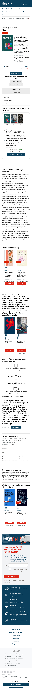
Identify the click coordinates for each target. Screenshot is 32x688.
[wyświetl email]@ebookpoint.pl (20, 677)
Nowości (17, 11)
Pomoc (21, 396)
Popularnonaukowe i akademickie (10, 455)
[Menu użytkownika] (26, 3)
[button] (27, 259)
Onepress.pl (20, 654)
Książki (21, 8)
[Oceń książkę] (22, 55)
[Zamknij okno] (28, 682)
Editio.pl (19, 656)
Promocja (5, 32)
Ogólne (27, 460)
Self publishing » (14, 619)
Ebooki (10, 8)
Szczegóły (8, 100)
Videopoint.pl (10, 661)
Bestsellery (23, 11)
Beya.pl (19, 661)
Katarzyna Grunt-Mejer (16, 135)
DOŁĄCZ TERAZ (11, 576)
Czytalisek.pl (9, 663)
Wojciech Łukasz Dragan (11, 131)
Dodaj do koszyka (16, 73)
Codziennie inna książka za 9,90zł (10, 23)
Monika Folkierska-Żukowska (20, 42)
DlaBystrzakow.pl (11, 658)
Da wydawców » (14, 599)
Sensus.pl (9, 656)
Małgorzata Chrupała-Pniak (21, 40)
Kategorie (4, 8)
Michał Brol (25, 38)
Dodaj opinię (15, 427)
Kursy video (5, 11)
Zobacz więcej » (8, 582)
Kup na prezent (17, 81)
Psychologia (22, 456)
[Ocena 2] (16, 55)
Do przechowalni (16, 92)
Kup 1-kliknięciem (16, 84)
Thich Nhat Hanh (20, 276)
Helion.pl (9, 654)
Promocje (11, 11)
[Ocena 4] (19, 55)
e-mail (5, 565)
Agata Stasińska (9, 138)
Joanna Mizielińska (19, 45)
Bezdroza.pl (20, 658)
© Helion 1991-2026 (6, 674)
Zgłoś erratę (5, 448)
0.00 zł (10, 351)
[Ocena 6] (22, 55)
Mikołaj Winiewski (24, 48)
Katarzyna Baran (8, 516)
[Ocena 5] (21, 55)
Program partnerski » (15, 587)
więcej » (25, 572)
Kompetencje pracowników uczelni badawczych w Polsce (8, 342)
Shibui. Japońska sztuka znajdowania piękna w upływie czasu (9, 275)
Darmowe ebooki (6, 15)
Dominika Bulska (18, 40)
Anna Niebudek (24, 45)
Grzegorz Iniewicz (22, 37)
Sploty (19, 663)
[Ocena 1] (14, 55)
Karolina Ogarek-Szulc (19, 47)
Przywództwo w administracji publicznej (9, 513)
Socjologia (21, 458)
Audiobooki (15, 8)
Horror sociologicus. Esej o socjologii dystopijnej (21, 514)
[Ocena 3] (17, 55)
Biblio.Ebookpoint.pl (11, 665)
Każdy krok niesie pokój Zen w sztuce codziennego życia (22, 274)
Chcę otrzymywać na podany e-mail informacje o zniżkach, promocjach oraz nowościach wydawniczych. (20, 570)
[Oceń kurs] (6, 427)
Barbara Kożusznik (9, 343)
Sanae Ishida (7, 276)
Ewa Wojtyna (17, 49)
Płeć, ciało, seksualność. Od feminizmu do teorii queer (14, 141)
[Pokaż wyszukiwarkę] (22, 3)
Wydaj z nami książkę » (15, 593)
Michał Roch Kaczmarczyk (22, 516)
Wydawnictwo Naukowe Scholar (21, 52)
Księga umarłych (11, 145)
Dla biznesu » (13, 605)
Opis (7, 97)
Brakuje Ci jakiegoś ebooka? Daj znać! (18, 612)
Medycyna (21, 455)
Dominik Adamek (18, 38)
